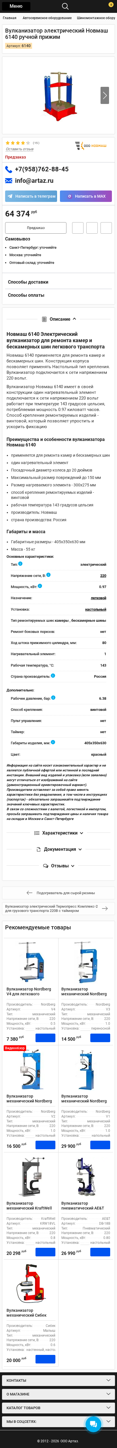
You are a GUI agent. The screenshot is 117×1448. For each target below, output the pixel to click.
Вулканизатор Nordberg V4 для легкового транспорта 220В (29, 994)
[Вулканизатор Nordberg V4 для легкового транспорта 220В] (31, 962)
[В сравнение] (106, 228)
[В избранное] (92, 228)
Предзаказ (36, 228)
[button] (105, 95)
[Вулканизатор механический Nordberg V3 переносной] (85, 962)
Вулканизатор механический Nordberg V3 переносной (84, 994)
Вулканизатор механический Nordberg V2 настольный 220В (29, 1101)
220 (103, 575)
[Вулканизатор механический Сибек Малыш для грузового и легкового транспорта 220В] (31, 1283)
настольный (95, 609)
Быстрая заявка (77, 228)
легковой (98, 598)
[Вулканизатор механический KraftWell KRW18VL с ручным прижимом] (31, 1176)
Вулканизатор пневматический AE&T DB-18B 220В (82, 1208)
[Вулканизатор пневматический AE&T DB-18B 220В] (85, 1176)
